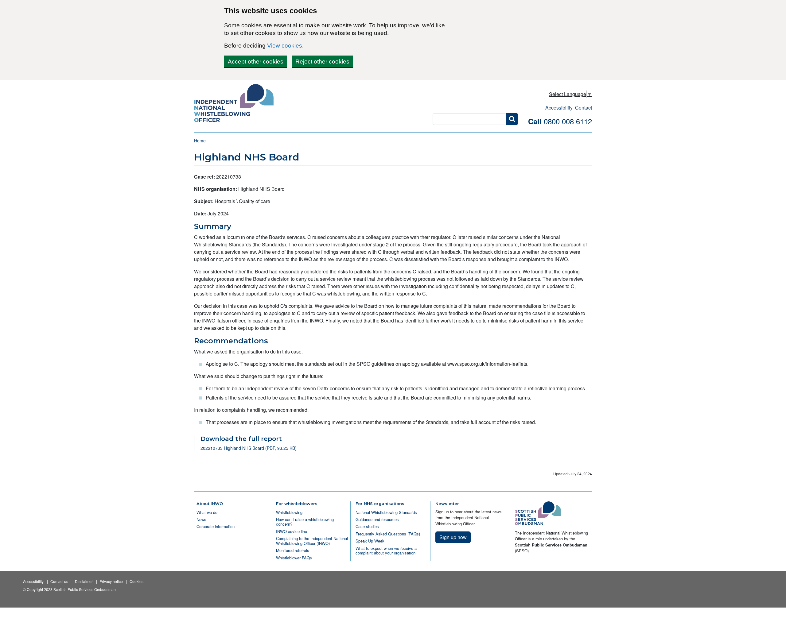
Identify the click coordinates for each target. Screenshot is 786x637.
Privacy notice (111, 581)
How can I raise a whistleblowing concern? (305, 521)
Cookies (136, 581)
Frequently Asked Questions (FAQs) (388, 534)
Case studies (367, 526)
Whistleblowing (289, 512)
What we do (206, 512)
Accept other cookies (255, 61)
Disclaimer (84, 581)
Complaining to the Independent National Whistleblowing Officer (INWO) (312, 540)
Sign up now (453, 537)
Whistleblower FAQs (294, 558)
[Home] (236, 103)
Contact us (59, 581)
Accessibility (559, 107)
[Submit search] (512, 119)
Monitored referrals (292, 550)
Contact (583, 107)
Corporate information (215, 526)
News (201, 519)
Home (200, 140)
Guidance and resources (377, 519)
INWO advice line (291, 531)
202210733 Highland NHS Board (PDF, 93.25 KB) (248, 448)
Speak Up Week (370, 541)
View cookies (284, 45)
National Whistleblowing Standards (386, 512)
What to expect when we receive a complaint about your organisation (386, 550)
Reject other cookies (322, 61)
